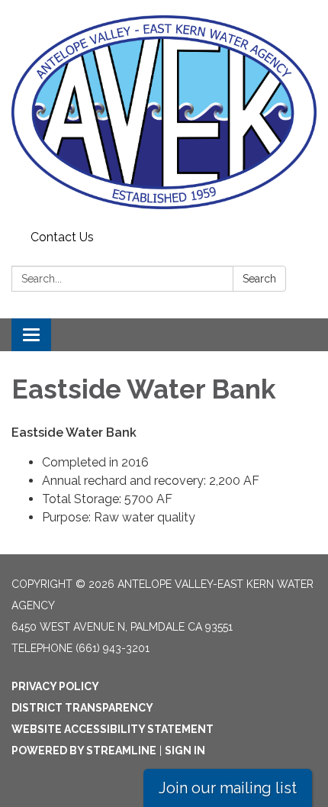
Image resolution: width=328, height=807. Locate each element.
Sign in (185, 750)
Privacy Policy (55, 686)
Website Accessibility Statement (112, 729)
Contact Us (62, 237)
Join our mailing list (228, 788)
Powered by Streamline (83, 750)
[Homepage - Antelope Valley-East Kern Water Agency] (164, 112)
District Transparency (82, 708)
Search (259, 279)
